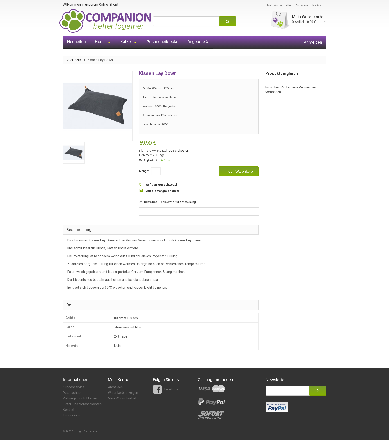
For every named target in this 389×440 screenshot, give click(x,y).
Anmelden (313, 42)
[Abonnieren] (317, 391)
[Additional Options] (277, 407)
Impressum (71, 415)
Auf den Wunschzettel (161, 184)
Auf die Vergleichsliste (162, 191)
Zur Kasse (302, 5)
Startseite (74, 60)
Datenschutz (72, 393)
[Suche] (227, 21)
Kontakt (317, 5)
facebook (170, 389)
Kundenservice (73, 387)
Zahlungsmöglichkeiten (80, 398)
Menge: (144, 171)
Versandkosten (178, 150)
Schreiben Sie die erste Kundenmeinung (170, 202)
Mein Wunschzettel (279, 5)
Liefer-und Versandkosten (82, 404)
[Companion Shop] (105, 21)
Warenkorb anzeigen (123, 393)
